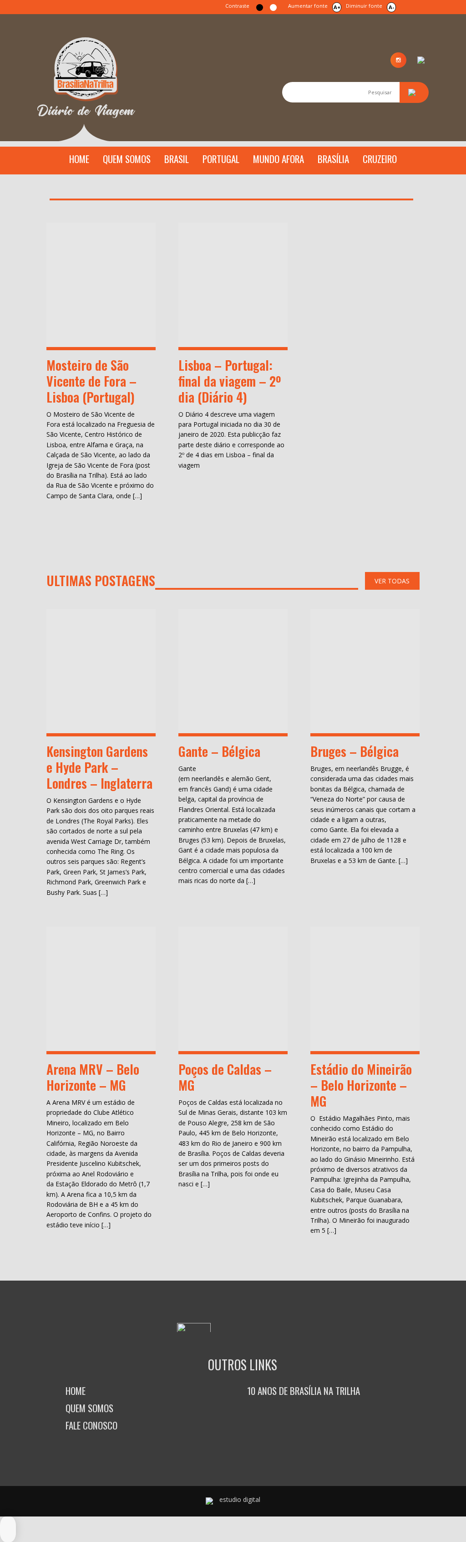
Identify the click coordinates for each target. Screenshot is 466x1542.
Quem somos (127, 159)
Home (79, 159)
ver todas (392, 581)
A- (391, 7)
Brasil (176, 159)
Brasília (333, 159)
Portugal (221, 159)
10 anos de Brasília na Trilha (303, 1391)
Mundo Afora (278, 159)
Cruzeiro (380, 159)
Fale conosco (91, 1425)
